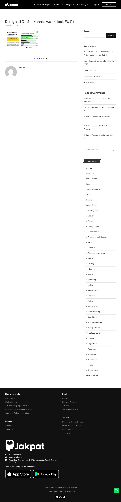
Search (87, 31)
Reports (89, 200)
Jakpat (22, 67)
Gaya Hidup (92, 343)
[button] (116, 490)
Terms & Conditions (67, 491)
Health (90, 258)
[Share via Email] (47, 59)
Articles (89, 168)
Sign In (96, 4)
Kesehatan (92, 349)
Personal (91, 296)
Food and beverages (96, 253)
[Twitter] (64, 497)
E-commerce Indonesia (97, 237)
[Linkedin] (57, 497)
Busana (91, 338)
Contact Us (109, 4)
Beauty (91, 216)
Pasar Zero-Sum (90, 70)
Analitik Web (89, 82)
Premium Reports (93, 189)
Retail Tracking (94, 311)
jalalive (86, 98)
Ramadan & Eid (94, 306)
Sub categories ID (93, 333)
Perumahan (92, 359)
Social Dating (93, 317)
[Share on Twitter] (42, 59)
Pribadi (90, 365)
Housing (91, 264)
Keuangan (92, 354)
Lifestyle (91, 269)
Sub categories (92, 210)
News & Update (92, 178)
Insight (69, 4)
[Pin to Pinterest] (44, 59)
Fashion (91, 242)
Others (88, 184)
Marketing (92, 280)
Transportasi (93, 370)
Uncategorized (92, 375)
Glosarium (90, 173)
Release (89, 194)
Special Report (92, 205)
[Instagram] (60, 497)
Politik (90, 301)
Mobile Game (93, 290)
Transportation (94, 327)
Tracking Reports (95, 322)
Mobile (90, 285)
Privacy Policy (51, 491)
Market (90, 274)
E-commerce (93, 232)
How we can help (41, 4)
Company (81, 4)
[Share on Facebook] (39, 59)
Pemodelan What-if (92, 76)
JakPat (86, 117)
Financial (91, 248)
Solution (57, 4)
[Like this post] (37, 59)
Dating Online (93, 226)
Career (90, 221)
